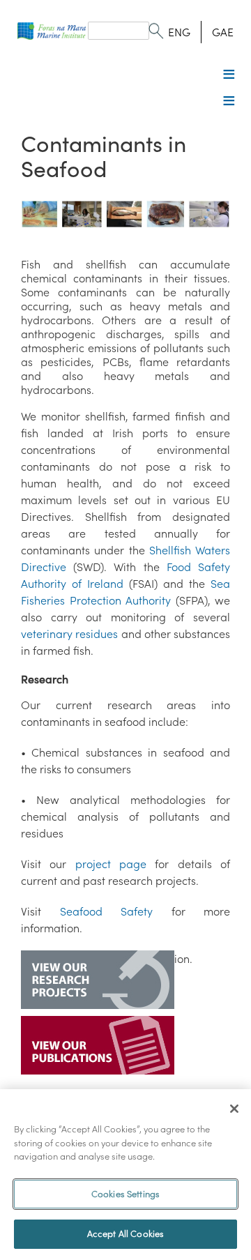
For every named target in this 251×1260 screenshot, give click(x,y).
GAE (223, 32)
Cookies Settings (125, 1194)
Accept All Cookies (125, 1234)
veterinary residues (69, 634)
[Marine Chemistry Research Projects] (97, 981)
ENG (179, 32)
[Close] (234, 1108)
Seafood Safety (106, 911)
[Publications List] (97, 1047)
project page (110, 864)
